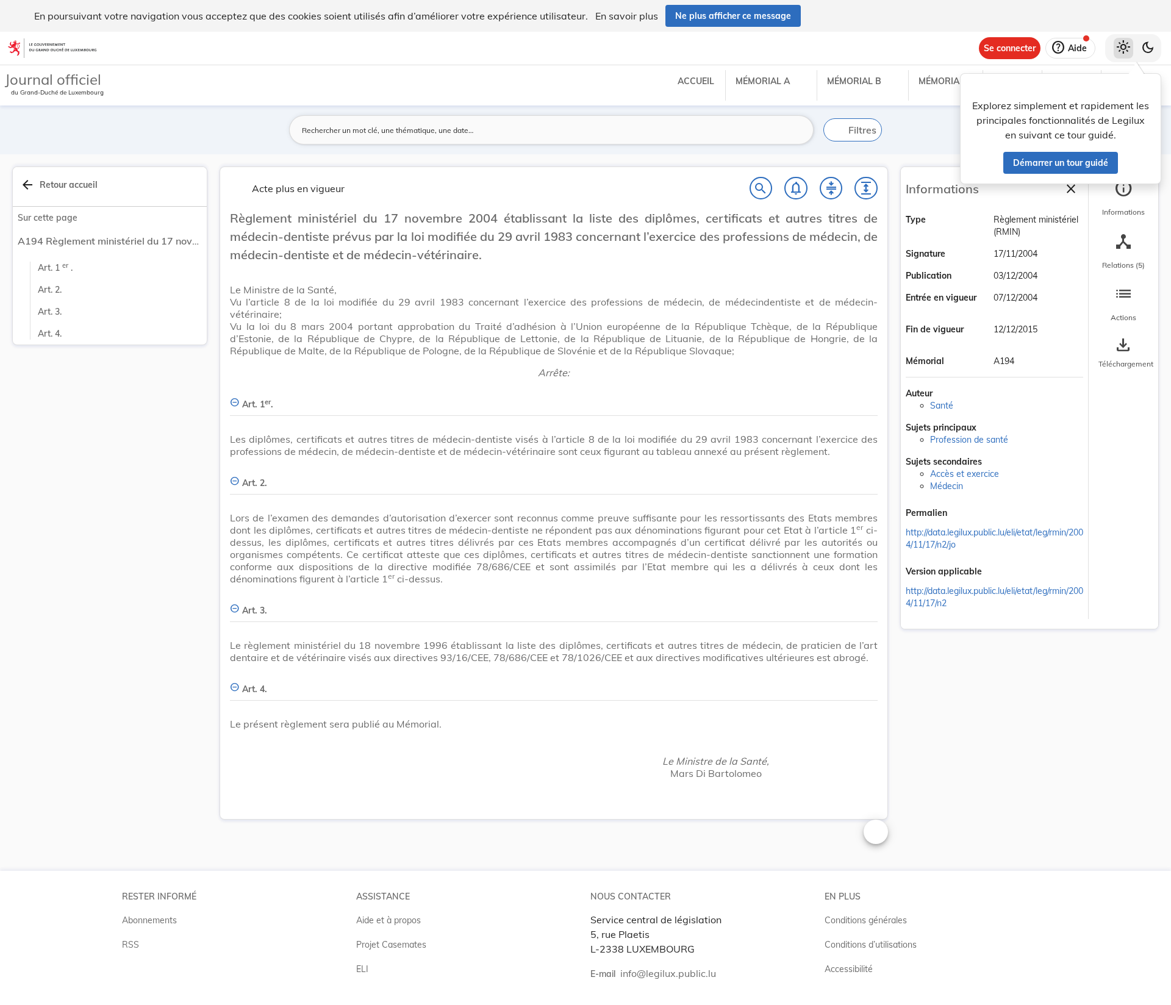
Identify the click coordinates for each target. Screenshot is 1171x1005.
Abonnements (149, 920)
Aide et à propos (388, 920)
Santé (941, 405)
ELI (362, 969)
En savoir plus (626, 16)
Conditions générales (866, 920)
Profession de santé (969, 439)
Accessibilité (849, 969)
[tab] (1123, 198)
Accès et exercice (964, 473)
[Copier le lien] (964, 514)
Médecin (946, 486)
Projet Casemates (391, 944)
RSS (130, 944)
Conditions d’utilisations (871, 944)
